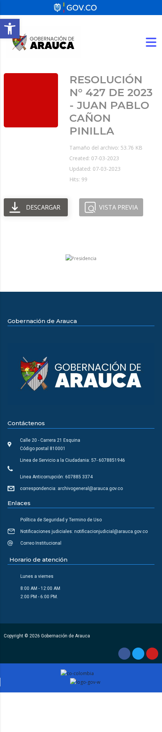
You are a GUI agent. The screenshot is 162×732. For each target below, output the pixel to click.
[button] (10, 28)
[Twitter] (138, 654)
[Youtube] (152, 654)
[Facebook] (124, 654)
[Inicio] (43, 41)
